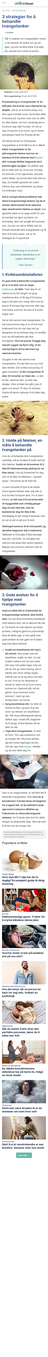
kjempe (34, 363)
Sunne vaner (8, 874)
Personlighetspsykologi (13, 986)
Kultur (5, 914)
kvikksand (8, 289)
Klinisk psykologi (19, 10)
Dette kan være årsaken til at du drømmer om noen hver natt (22, 1110)
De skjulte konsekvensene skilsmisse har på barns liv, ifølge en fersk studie (22, 1072)
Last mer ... (24, 1155)
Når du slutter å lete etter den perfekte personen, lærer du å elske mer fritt (21, 1032)
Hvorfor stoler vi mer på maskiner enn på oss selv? (23, 954)
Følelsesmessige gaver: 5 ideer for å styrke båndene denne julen (23, 918)
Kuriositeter (8, 1142)
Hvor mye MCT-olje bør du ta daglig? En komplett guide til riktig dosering (23, 880)
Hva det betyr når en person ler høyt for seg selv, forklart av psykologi (21, 993)
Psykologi (6, 10)
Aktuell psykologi (10, 950)
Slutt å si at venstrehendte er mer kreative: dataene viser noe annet (23, 1146)
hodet (39, 157)
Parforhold (7, 1026)
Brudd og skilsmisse (11, 1066)
